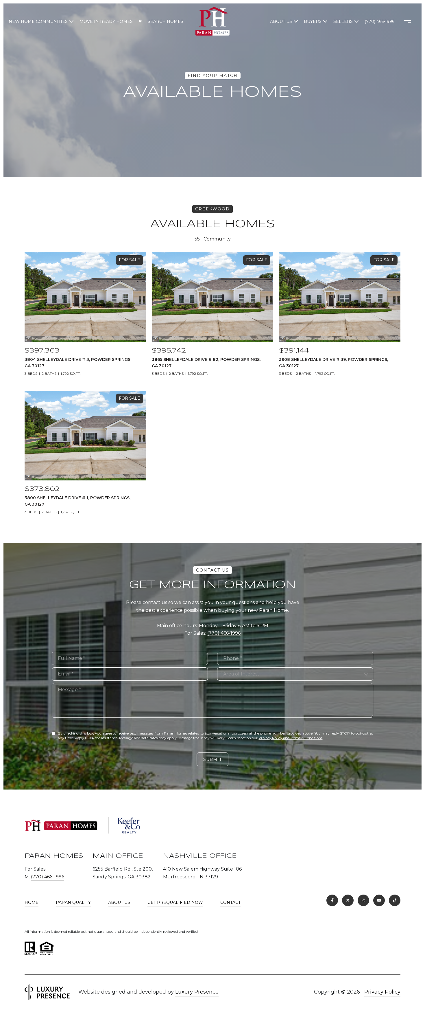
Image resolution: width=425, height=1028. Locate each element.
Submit (212, 759)
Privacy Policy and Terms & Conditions (290, 738)
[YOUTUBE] (379, 900)
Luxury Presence (197, 992)
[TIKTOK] (394, 900)
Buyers (312, 21)
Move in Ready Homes (106, 21)
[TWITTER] (348, 900)
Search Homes (165, 21)
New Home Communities (38, 21)
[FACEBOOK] (332, 900)
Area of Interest (241, 674)
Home (31, 902)
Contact (230, 902)
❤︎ (140, 21)
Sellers (343, 21)
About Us (281, 21)
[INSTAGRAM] (363, 900)
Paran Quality (73, 902)
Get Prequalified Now (175, 902)
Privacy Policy (382, 992)
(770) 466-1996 (379, 21)
